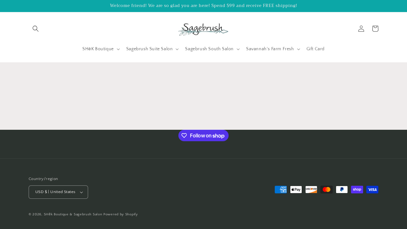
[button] (36, 29)
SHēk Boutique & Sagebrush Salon (73, 214)
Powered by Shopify (120, 214)
